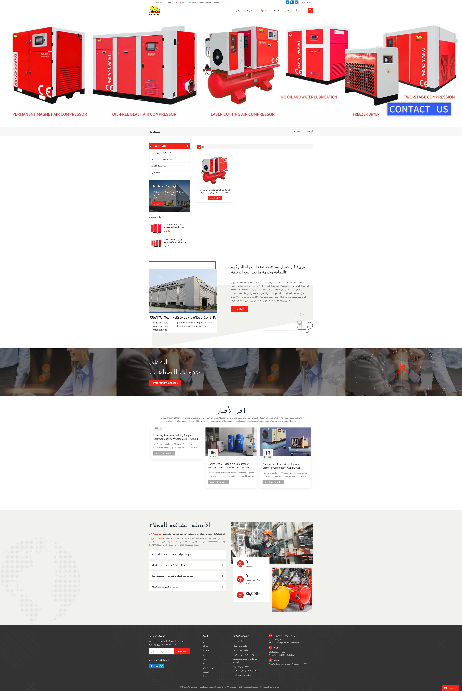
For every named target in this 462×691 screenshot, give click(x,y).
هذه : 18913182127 (163, 2)
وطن (238, 10)
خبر (287, 10)
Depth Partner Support (164, 383)
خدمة (276, 10)
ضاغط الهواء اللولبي (240, 650)
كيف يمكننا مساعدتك (164, 186)
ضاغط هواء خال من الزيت (161, 159)
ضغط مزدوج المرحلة (241, 666)
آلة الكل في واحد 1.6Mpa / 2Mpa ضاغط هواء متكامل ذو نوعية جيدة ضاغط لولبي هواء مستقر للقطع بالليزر (215, 191)
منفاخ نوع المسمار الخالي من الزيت (247, 655)
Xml (205, 676)
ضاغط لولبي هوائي (240, 646)
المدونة (206, 672)
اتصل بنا (157, 204)
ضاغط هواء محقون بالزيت (161, 153)
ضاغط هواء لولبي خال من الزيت (245, 671)
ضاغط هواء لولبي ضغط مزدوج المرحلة (245, 660)
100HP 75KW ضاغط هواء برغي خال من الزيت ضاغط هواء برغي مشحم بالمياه (174, 226)
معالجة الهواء (156, 172)
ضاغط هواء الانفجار (158, 166)
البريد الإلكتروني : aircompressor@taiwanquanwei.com (200, 2)
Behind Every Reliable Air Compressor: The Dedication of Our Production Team (229, 466)
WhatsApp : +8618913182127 (281, 655)
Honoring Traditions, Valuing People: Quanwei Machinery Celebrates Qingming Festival (175, 437)
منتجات (262, 10)
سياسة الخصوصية (251, 687)
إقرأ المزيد (167, 231)
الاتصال (298, 10)
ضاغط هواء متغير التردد (242, 675)
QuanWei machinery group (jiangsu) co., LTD (288, 664)
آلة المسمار (237, 642)
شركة (249, 10)
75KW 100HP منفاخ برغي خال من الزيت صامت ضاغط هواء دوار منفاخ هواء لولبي (175, 241)
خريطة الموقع (208, 668)
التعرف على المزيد (163, 453)
